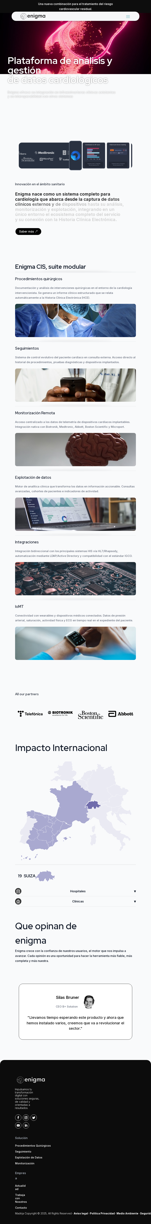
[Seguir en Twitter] (34, 1117)
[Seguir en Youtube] (18, 1125)
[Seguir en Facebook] (18, 1117)
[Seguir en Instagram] (26, 1117)
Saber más (26, 231)
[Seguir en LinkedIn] (26, 1125)
